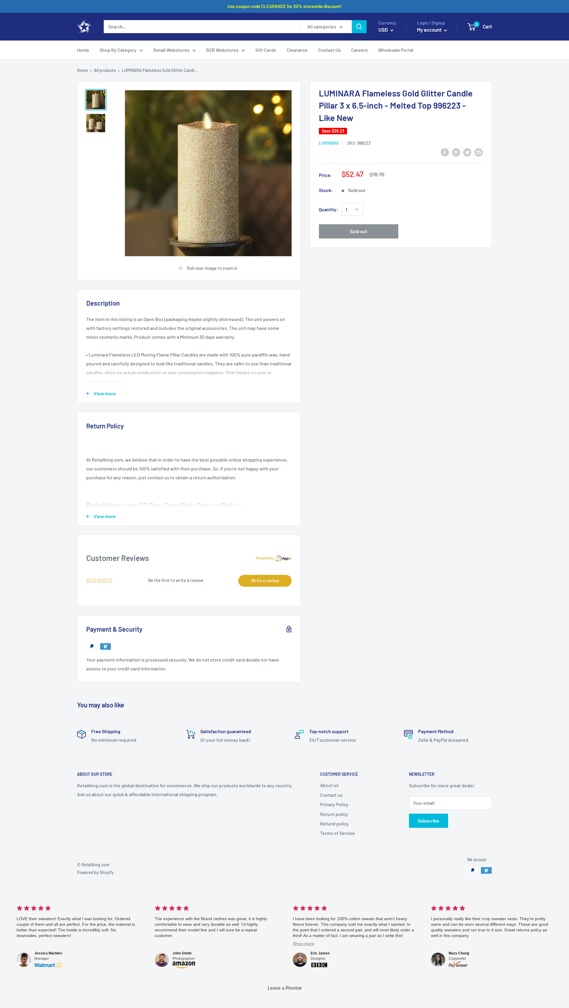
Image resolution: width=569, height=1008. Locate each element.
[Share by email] (478, 152)
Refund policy (334, 823)
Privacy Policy (334, 804)
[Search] (359, 26)
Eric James (320, 953)
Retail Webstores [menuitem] (171, 50)
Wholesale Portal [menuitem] (395, 50)
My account (429, 30)
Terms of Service (337, 833)
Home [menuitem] (83, 50)
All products (105, 70)
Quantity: (328, 209)
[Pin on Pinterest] (456, 152)
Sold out (358, 231)
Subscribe (428, 820)
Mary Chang (459, 953)
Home (82, 70)
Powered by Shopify (95, 872)
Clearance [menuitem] (297, 50)
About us (329, 785)
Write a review (265, 580)
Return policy (334, 814)
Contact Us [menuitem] (329, 50)
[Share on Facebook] (445, 152)
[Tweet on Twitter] (467, 152)
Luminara (329, 143)
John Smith (181, 953)
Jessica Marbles (48, 953)
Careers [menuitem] (359, 50)
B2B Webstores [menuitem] (222, 50)
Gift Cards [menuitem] (265, 50)
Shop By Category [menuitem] (118, 50)
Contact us (331, 795)
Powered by (265, 558)
